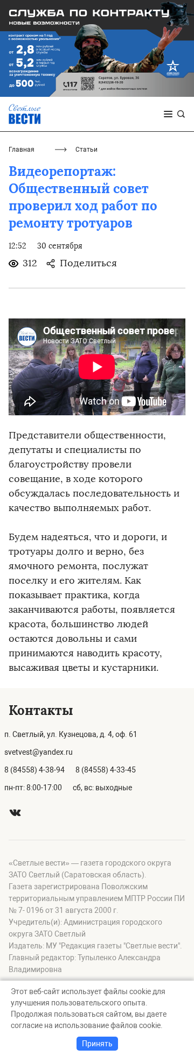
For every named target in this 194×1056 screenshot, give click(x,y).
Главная (21, 149)
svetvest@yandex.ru (38, 752)
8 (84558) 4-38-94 (34, 770)
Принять (97, 1043)
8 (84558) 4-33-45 (105, 770)
